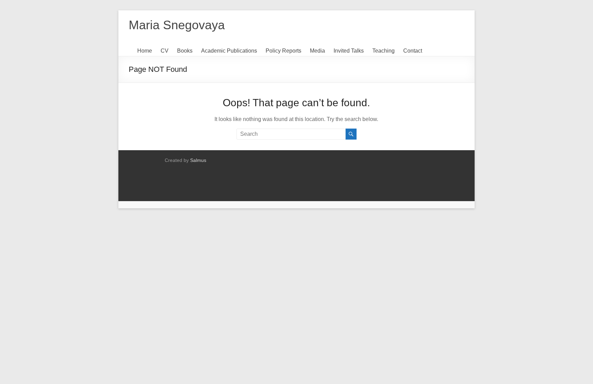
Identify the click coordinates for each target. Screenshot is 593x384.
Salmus (198, 160)
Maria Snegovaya (177, 25)
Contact (412, 51)
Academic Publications (229, 51)
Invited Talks (349, 51)
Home (144, 51)
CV (164, 51)
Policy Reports (283, 51)
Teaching (383, 51)
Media (317, 51)
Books (185, 51)
